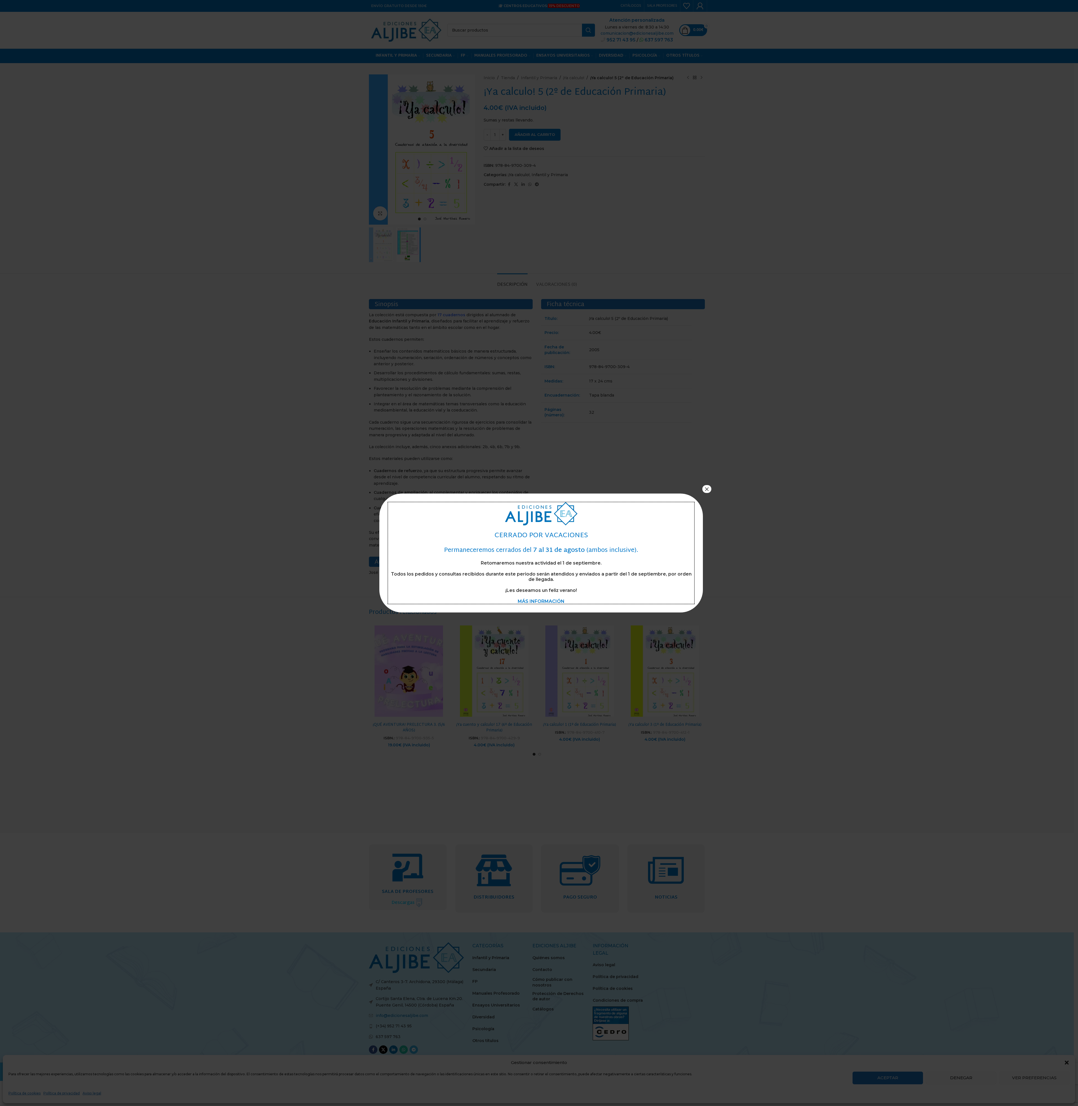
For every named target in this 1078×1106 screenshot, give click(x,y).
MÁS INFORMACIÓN (541, 601)
